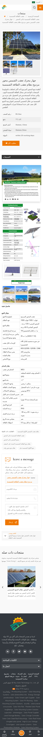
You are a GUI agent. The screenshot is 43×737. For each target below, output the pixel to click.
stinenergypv (17, 713)
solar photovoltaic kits (19, 695)
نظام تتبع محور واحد (9, 448)
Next (40, 587)
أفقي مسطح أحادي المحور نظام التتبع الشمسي (21, 589)
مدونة (17, 676)
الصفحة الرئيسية (33, 674)
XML (36, 676)
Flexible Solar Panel (32, 707)
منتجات (13, 674)
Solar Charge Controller (30, 716)
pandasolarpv (9, 698)
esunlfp (26, 704)
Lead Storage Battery (12, 716)
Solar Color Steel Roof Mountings (14, 718)
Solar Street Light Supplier (25, 698)
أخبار (30, 676)
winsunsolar (7, 707)
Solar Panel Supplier (31, 713)
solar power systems (24, 724)
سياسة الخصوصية (22, 679)
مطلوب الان (12, 143)
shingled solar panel (13, 721)
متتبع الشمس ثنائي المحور (11, 440)
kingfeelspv (9, 710)
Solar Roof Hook (35, 718)
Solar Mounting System (30, 727)
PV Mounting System (19, 692)
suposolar (8, 713)
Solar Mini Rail (18, 707)
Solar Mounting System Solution (26, 710)
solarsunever (35, 704)
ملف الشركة (22, 674)
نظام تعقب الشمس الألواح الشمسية (28, 431)
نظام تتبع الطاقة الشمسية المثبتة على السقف (17, 444)
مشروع (6, 674)
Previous (2, 587)
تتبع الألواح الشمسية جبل (27, 448)
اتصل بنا (24, 676)
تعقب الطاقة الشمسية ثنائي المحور (27, 19)
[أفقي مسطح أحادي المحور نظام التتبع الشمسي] (21, 576)
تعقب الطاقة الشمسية (16, 16)
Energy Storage (34, 695)
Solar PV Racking (26, 701)
